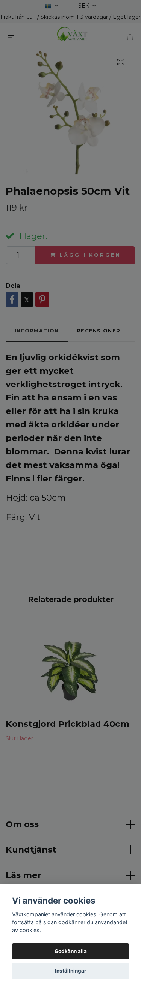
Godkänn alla (71, 951)
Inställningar (70, 971)
